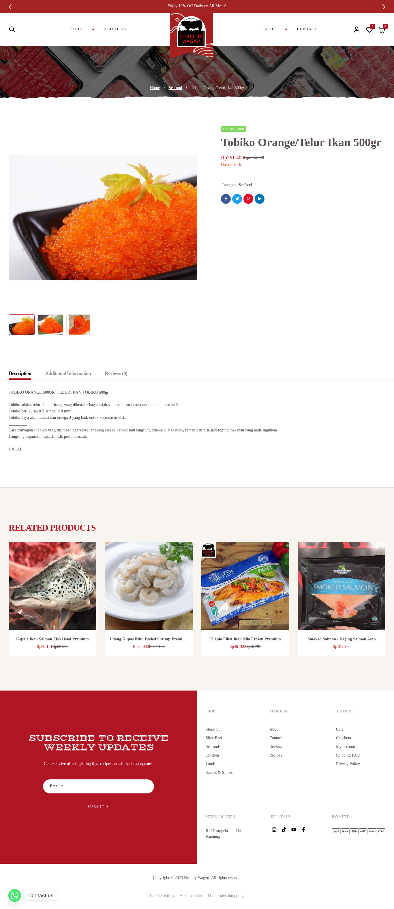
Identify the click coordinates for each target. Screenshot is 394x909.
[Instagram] (274, 830)
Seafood (175, 88)
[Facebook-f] (303, 830)
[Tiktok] (284, 830)
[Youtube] (294, 830)
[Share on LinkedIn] (259, 199)
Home (155, 88)
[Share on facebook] (226, 199)
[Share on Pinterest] (248, 199)
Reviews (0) (116, 373)
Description (20, 373)
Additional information (68, 373)
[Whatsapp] (14, 895)
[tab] (23, 373)
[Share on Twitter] (237, 199)
